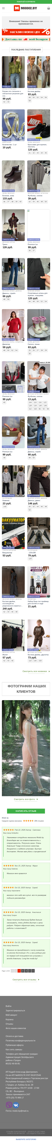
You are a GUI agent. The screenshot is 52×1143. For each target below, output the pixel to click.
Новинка (5, 500)
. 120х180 (32, 553)
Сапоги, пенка (34, 344)
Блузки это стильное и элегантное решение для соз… (12, 93)
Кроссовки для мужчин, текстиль (37, 146)
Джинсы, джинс (34, 500)
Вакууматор (7, 553)
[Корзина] (48, 8)
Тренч (4, 244)
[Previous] (4, 748)
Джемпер (6, 344)
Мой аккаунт (11, 1015)
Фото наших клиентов (16, 1028)
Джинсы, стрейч (8, 293)
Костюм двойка (34, 91)
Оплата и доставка (14, 1036)
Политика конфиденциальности (20, 1041)
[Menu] (3, 8)
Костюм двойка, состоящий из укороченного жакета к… (12, 603)
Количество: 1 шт (9, 145)
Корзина (9, 1019)
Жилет (5, 655)
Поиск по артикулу (16, 1133)
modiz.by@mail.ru (20, 1111)
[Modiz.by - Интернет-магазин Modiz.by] (26, 8)
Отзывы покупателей (16, 1132)
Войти (8, 1006)
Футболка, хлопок (35, 196)
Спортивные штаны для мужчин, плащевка (37, 294)
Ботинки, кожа (8, 196)
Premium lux (33, 244)
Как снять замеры (14, 1049)
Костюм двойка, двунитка (38, 655)
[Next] (48, 748)
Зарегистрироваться (15, 1011)
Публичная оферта (14, 1045)
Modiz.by (5, 818)
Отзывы (9, 1024)
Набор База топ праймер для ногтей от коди (38, 602)
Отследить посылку (36, 1133)
